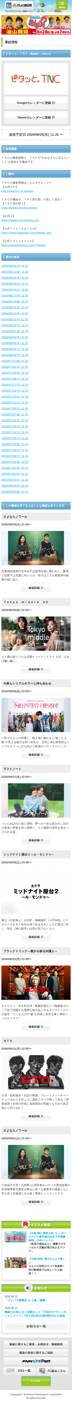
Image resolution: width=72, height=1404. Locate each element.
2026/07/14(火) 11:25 (14, 432)
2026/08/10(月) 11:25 (14, 325)
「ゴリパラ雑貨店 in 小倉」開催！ (26, 1300)
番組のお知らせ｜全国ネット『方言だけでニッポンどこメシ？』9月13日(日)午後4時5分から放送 (35, 1313)
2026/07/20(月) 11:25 (14, 408)
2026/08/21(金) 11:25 (14, 271)
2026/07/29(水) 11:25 (14, 372)
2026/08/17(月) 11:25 (14, 295)
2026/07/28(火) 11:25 (14, 378)
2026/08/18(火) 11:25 (14, 289)
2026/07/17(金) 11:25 (14, 414)
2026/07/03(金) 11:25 (14, 462)
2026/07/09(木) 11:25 (14, 450)
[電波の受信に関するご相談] (36, 1350)
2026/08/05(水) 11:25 (14, 343)
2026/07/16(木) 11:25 (14, 420)
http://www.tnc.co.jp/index (17, 191)
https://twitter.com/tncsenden (19, 207)
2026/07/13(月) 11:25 (14, 438)
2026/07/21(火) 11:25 (14, 402)
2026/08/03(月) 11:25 (14, 355)
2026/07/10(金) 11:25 (14, 444)
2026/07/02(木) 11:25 (14, 468)
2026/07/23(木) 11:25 (14, 390)
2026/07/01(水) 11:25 (14, 473)
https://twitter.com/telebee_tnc (20, 220)
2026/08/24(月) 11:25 (14, 265)
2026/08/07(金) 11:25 (14, 331)
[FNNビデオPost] (36, 1359)
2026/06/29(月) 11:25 (14, 485)
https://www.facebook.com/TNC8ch (23, 245)
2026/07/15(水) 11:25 (14, 426)
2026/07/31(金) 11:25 (14, 361)
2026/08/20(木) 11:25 (14, 277)
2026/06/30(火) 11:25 (14, 479)
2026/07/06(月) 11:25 (14, 456)
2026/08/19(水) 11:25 (14, 283)
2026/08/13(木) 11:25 (14, 307)
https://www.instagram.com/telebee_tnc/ (26, 232)
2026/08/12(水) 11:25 (14, 313)
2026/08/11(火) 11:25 (14, 319)
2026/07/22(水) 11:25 (14, 396)
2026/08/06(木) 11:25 (14, 337)
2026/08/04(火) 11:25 (14, 349)
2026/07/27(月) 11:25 (14, 384)
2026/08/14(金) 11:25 (14, 301)
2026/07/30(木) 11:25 (14, 366)
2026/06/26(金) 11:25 (14, 491)
